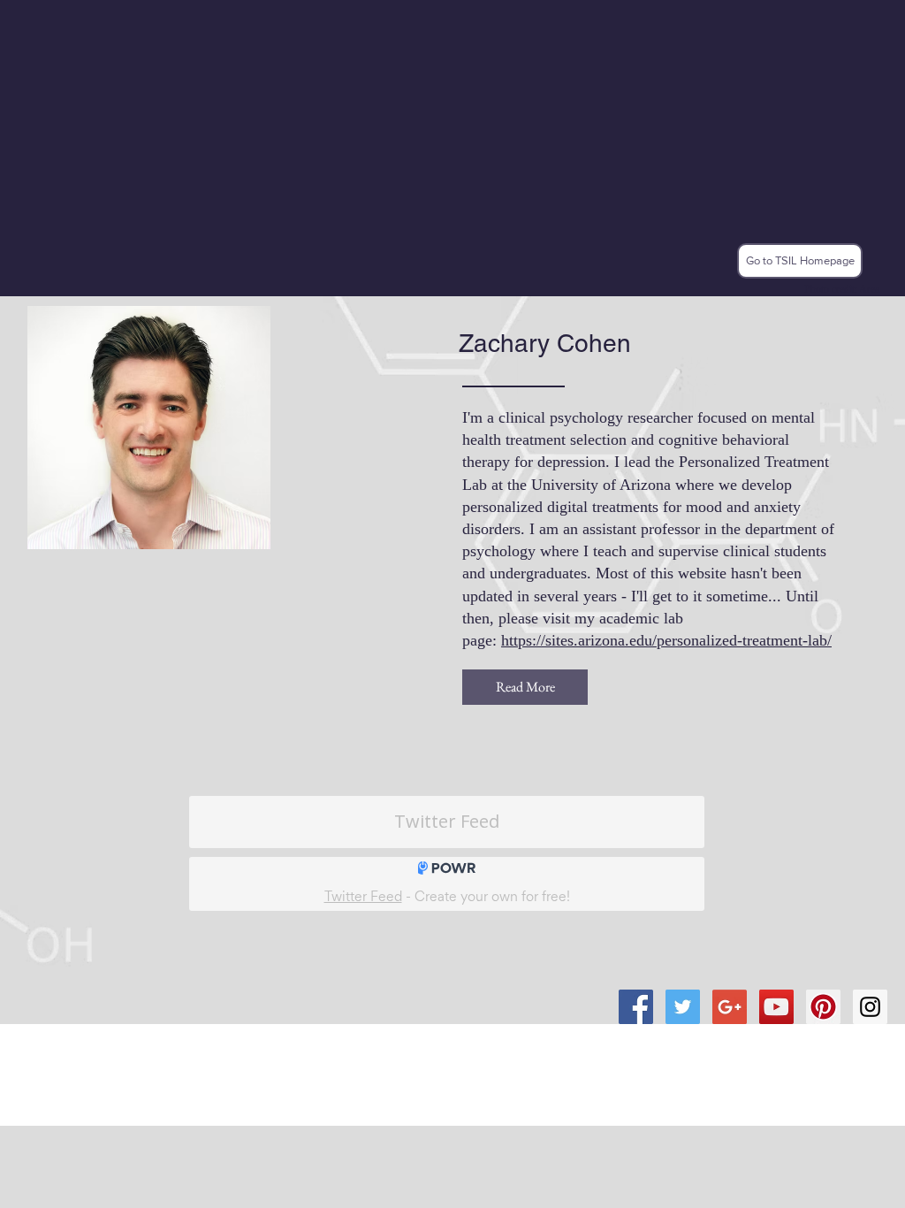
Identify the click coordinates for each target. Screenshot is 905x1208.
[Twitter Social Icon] (682, 1007)
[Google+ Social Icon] (729, 1007)
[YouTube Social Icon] (776, 1007)
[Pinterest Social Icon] (823, 1007)
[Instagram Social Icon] (870, 1007)
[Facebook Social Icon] (636, 1007)
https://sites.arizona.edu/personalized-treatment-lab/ (666, 640)
